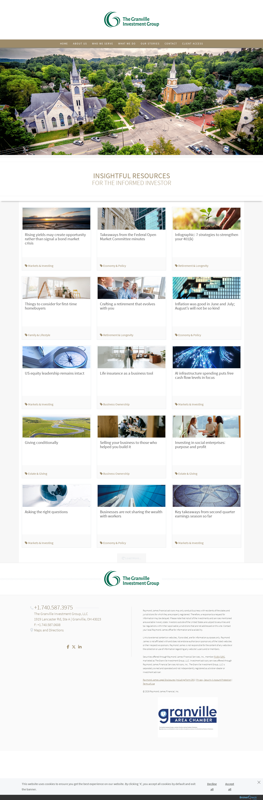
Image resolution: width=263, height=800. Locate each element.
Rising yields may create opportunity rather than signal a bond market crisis (55, 239)
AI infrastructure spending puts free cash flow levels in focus (204, 375)
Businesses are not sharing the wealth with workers (131, 514)
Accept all (229, 786)
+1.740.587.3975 (53, 607)
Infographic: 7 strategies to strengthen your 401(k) (206, 236)
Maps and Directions (49, 630)
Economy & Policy (114, 266)
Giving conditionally (41, 442)
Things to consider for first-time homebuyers (51, 306)
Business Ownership (116, 404)
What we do (127, 43)
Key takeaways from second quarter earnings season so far (205, 514)
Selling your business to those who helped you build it (128, 444)
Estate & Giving (37, 473)
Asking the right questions (46, 511)
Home (64, 43)
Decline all (212, 786)
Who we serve (102, 43)
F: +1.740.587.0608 (47, 624)
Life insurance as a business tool (126, 373)
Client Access (192, 43)
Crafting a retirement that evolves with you (127, 306)
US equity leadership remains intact (54, 373)
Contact (171, 43)
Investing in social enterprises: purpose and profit (200, 444)
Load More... (133, 558)
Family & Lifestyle (39, 335)
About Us (80, 43)
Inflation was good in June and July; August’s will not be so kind (205, 306)
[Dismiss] (259, 783)
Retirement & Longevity (193, 266)
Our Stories (150, 43)
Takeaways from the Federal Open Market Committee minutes (128, 236)
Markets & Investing (40, 266)
